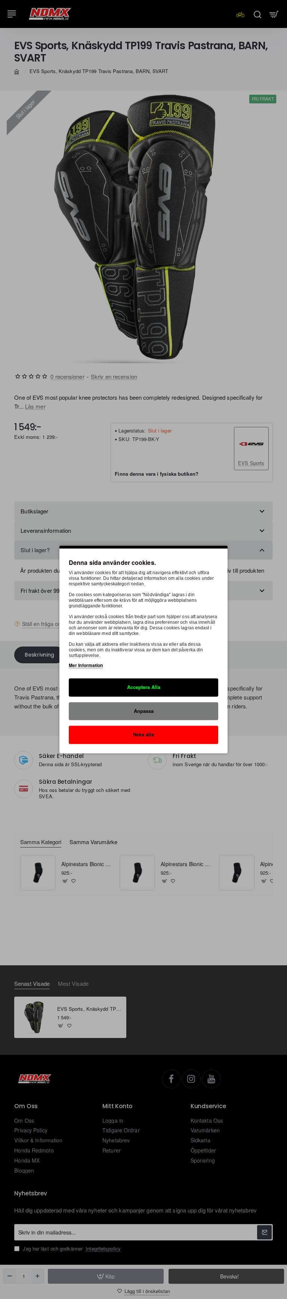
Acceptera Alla (143, 687)
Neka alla (143, 734)
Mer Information (86, 665)
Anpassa (144, 710)
